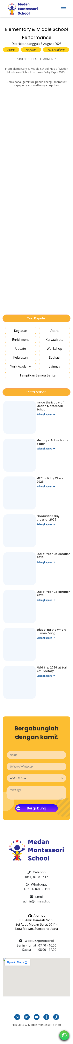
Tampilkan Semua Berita (37, 375)
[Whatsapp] (17, 1017)
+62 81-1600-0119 (37, 889)
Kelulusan (20, 357)
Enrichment (20, 339)
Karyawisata (54, 339)
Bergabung (36, 808)
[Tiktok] (56, 1017)
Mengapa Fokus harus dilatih (52, 442)
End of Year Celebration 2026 (53, 555)
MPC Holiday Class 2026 (50, 480)
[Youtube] (37, 1017)
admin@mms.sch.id (36, 901)
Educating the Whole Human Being (51, 631)
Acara (54, 331)
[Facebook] (46, 1017)
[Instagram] (27, 1017)
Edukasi (54, 357)
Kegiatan (20, 331)
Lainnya (54, 366)
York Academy (20, 366)
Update (20, 348)
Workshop (54, 348)
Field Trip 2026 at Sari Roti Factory (52, 669)
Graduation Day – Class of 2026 (49, 518)
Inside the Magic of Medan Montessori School (50, 406)
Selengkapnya (45, 414)
